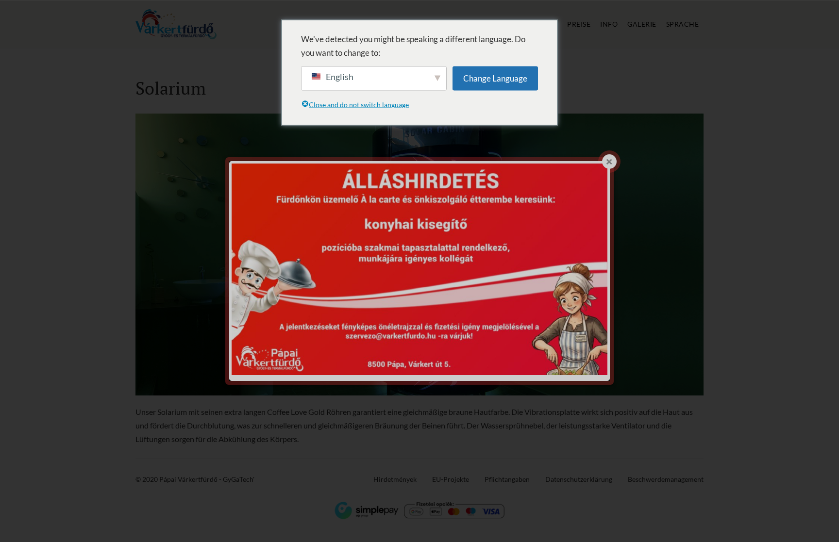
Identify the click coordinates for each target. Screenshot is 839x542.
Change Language (495, 78)
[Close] (609, 161)
